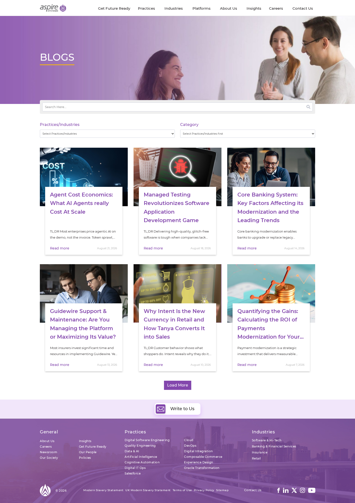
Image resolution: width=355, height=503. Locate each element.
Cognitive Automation (142, 462)
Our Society (49, 457)
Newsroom (48, 452)
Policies (85, 457)
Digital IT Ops (135, 468)
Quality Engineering (140, 445)
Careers (46, 446)
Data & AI (132, 451)
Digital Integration (198, 451)
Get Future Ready (92, 446)
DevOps (190, 445)
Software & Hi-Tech (267, 440)
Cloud (188, 440)
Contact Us (253, 490)
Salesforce (133, 473)
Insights (85, 441)
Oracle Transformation (202, 468)
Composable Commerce (203, 457)
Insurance (260, 452)
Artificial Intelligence (141, 457)
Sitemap (222, 490)
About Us (47, 441)
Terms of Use (182, 490)
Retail (256, 458)
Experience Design (198, 462)
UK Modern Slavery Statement (148, 490)
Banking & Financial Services (274, 446)
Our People (88, 452)
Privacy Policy (204, 490)
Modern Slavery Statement (103, 490)
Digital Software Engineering (147, 440)
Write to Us (182, 408)
